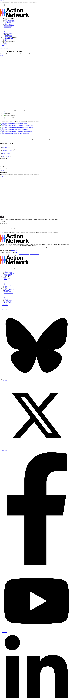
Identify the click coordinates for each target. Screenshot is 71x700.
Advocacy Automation (8, 33)
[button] (6, 48)
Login (3, 6)
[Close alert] (4, 5)
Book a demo (2, 230)
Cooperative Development (8, 38)
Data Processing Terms (6, 309)
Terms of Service (5, 305)
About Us (5, 39)
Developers (6, 299)
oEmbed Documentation (8, 302)
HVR (17, 252)
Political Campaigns (7, 27)
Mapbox (7, 248)
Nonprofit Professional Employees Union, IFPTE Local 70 (29, 254)
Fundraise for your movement (9, 20)
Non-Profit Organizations (8, 24)
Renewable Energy (5, 306)
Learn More (2, 164)
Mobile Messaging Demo (8, 285)
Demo (3, 45)
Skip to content (2, 0)
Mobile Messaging (7, 29)
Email (5, 277)
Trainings (5, 43)
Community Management (8, 35)
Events (5, 31)
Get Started (4, 46)
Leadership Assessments (8, 36)
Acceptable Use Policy (6, 308)
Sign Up (1, 269)
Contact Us (6, 287)
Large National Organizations (9, 25)
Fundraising (6, 32)
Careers (5, 286)
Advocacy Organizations (8, 26)
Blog (5, 40)
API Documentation (7, 301)
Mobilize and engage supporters (9, 21)
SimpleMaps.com (14, 250)
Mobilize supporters (7, 290)
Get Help (5, 44)
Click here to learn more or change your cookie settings (24, 247)
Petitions (5, 30)
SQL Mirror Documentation (8, 300)
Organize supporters (7, 22)
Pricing (5, 42)
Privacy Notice (4, 304)
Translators (4, 307)
